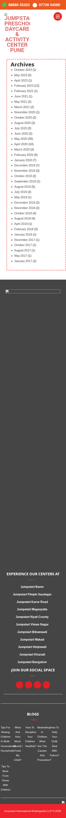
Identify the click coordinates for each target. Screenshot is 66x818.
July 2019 (20, 191)
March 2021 (22, 107)
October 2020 (23, 117)
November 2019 (24, 170)
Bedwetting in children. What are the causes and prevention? (42, 743)
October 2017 (23, 245)
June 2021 (21, 96)
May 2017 (20, 255)
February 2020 (23, 154)
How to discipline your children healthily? (30, 737)
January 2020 (23, 160)
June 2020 (21, 133)
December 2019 (24, 165)
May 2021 (20, 101)
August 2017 (22, 250)
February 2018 (23, 229)
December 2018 (24, 202)
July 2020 (20, 128)
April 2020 (21, 144)
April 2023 (21, 80)
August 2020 (22, 122)
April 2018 (21, 223)
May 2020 (20, 138)
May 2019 (20, 197)
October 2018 (23, 213)
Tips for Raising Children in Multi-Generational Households (5, 739)
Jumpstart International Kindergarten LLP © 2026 (32, 811)
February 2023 (23, 85)
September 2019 (25, 181)
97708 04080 (49, 5)
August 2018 (22, 218)
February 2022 (23, 91)
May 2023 (20, 75)
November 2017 (24, 239)
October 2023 (23, 69)
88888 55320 (19, 5)
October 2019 (23, 176)
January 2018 (23, 234)
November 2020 (24, 112)
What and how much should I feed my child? (18, 743)
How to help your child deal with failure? (54, 741)
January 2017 (23, 261)
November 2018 (24, 208)
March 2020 (22, 149)
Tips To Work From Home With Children (5, 778)
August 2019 (22, 186)
